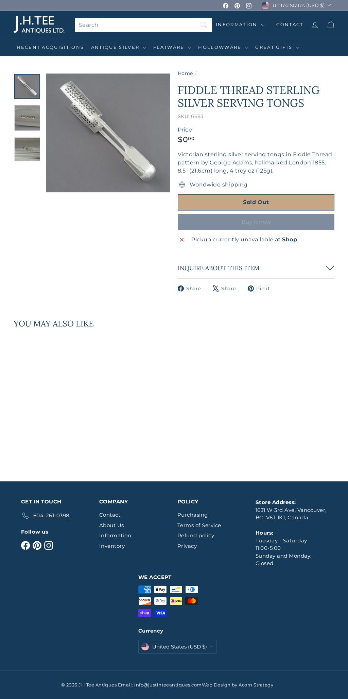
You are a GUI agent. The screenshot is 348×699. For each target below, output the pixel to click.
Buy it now (256, 222)
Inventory (112, 546)
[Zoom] (108, 133)
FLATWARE (169, 47)
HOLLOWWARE (220, 47)
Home (185, 73)
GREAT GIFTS (274, 47)
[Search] (203, 25)
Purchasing (192, 515)
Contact (109, 515)
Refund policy (195, 535)
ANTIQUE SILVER (116, 47)
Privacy (187, 546)
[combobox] (143, 25)
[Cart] (330, 25)
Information (237, 24)
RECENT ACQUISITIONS (50, 47)
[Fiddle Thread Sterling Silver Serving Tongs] (38, 400)
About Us (111, 525)
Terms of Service (199, 525)
